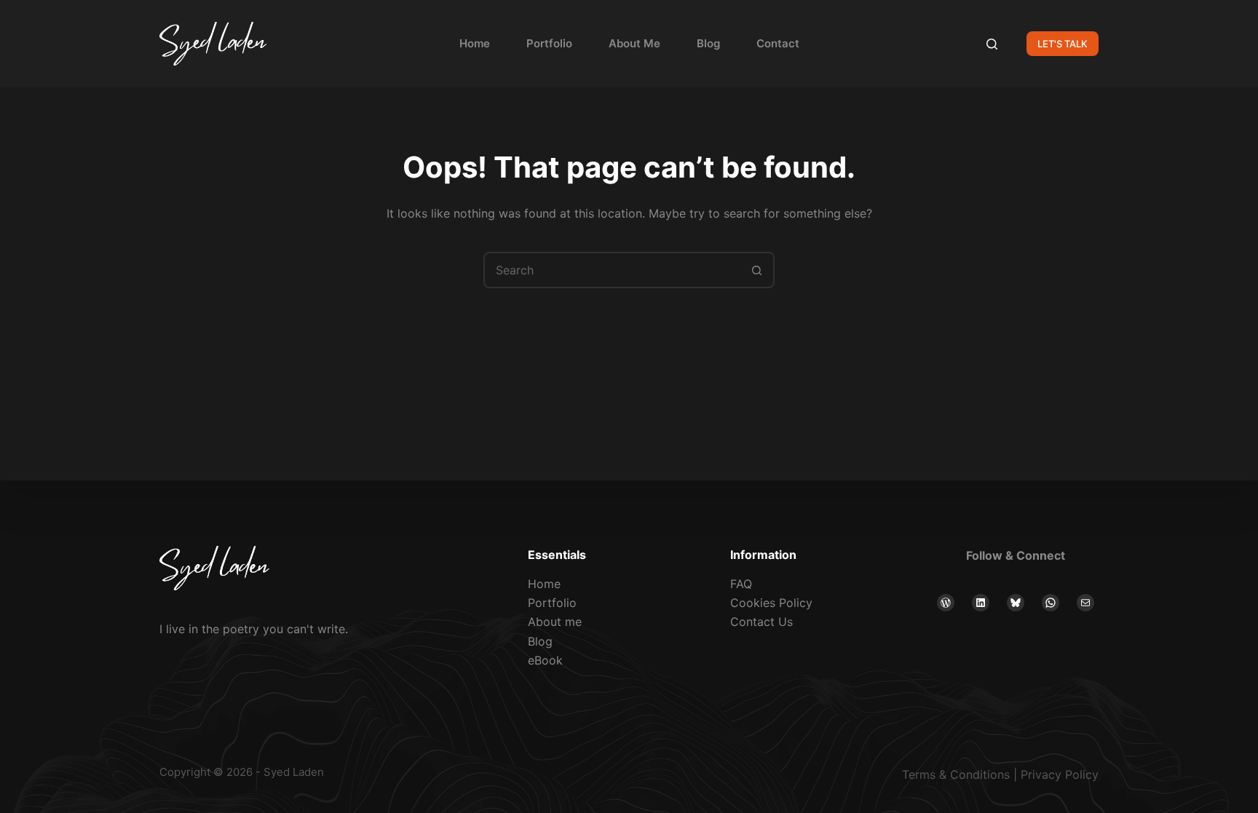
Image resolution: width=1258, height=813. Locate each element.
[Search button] (756, 270)
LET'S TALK (1062, 43)
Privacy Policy (1060, 774)
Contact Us (761, 621)
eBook (545, 660)
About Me (634, 43)
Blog (708, 43)
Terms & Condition (953, 774)
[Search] (991, 44)
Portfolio (549, 43)
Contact (777, 43)
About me (555, 621)
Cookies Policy (771, 602)
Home (474, 43)
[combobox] (612, 270)
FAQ (741, 583)
